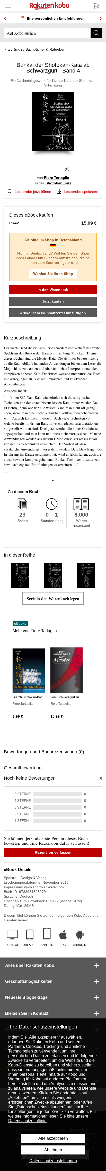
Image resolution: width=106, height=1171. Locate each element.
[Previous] (5, 18)
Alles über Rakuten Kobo (29, 965)
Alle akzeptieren (53, 1138)
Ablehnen (53, 1150)
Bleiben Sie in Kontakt (26, 1013)
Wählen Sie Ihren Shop (53, 274)
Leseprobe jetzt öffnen (33, 191)
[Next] (100, 18)
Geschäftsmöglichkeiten (28, 981)
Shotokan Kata (59, 183)
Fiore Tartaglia (56, 178)
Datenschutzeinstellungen (53, 1161)
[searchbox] (53, 33)
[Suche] (96, 33)
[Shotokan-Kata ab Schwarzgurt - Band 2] (20, 585)
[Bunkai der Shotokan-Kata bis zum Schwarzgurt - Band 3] (53, 585)
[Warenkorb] (95, 5)
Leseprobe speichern (81, 191)
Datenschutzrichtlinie (27, 1121)
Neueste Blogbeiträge (26, 997)
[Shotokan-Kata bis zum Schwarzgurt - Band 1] (86, 585)
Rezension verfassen (53, 852)
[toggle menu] (8, 5)
